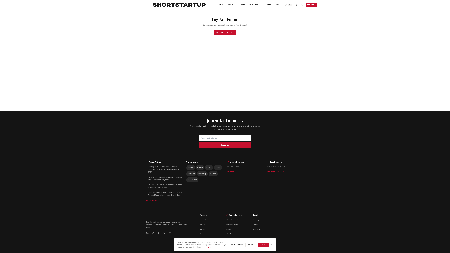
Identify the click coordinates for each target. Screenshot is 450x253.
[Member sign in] (301, 4)
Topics (230, 5)
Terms (255, 224)
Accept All (263, 245)
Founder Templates (233, 224)
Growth (208, 167)
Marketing (191, 174)
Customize (238, 245)
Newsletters (231, 229)
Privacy (256, 220)
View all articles (151, 201)
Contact (203, 234)
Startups (190, 167)
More (277, 5)
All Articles (230, 234)
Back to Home (227, 32)
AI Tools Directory (233, 220)
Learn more (206, 247)
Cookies (256, 229)
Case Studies (192, 180)
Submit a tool (231, 172)
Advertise (203, 229)
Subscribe (311, 5)
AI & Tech (213, 174)
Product (218, 167)
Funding (200, 167)
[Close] (272, 245)
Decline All (251, 245)
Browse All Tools (233, 167)
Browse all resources (274, 171)
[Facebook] (158, 233)
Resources (204, 224)
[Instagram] (147, 233)
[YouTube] (170, 233)
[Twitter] (153, 233)
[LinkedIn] (164, 233)
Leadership (202, 174)
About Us (203, 220)
